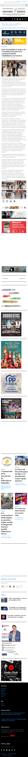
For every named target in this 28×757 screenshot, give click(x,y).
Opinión (19, 1)
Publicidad (24, 1)
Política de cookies (12, 753)
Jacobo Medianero (19, 519)
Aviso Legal (3, 753)
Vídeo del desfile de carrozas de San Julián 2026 (18, 599)
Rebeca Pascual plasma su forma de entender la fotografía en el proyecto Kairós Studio (13, 713)
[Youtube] (13, 586)
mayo (10, 23)
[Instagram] (10, 586)
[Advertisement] (14, 249)
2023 (7, 23)
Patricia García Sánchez (6, 537)
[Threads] (17, 586)
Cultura (2, 696)
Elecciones (18, 23)
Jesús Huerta (13, 57)
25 (13, 23)
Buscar (26, 5)
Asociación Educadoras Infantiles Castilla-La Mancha (6, 488)
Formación (3, 695)
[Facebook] (2, 586)
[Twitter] (6, 586)
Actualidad (3, 688)
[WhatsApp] (21, 586)
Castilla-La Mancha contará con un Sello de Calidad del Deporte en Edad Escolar (13, 719)
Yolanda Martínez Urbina (20, 484)
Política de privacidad (7, 755)
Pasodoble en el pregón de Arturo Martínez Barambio (17, 608)
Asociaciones (4, 693)
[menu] (3, 19)
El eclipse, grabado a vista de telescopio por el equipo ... (17, 616)
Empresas (3, 690)
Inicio (3, 23)
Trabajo (2, 691)
